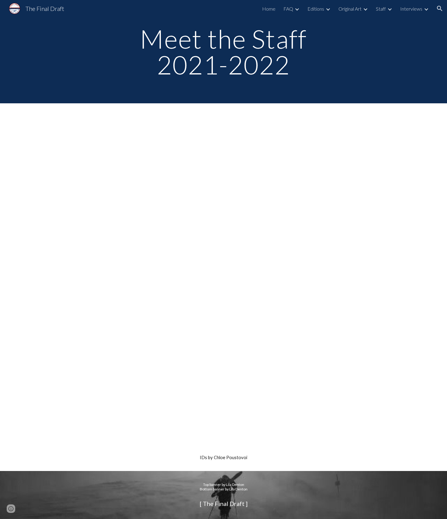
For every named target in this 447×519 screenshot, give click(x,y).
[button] (439, 8)
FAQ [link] (288, 9)
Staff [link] (381, 9)
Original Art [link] (350, 9)
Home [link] (268, 9)
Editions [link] (315, 9)
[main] (223, 51)
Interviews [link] (411, 9)
